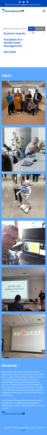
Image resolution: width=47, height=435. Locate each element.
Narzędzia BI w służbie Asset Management (13, 43)
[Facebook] (19, 2)
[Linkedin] (27, 2)
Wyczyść (40, 28)
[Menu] (43, 11)
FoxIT (24, 430)
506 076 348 (11, 5)
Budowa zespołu (15, 33)
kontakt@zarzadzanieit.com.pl (29, 5)
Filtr (31, 28)
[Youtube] (24, 2)
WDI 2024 (10, 52)
